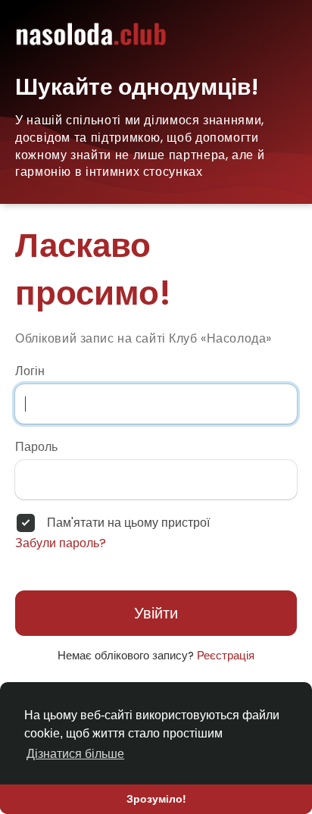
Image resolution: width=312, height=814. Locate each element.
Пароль (36, 447)
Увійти (156, 613)
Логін (30, 371)
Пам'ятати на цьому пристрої (128, 523)
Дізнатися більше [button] (75, 753)
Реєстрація (225, 655)
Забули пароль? (60, 543)
